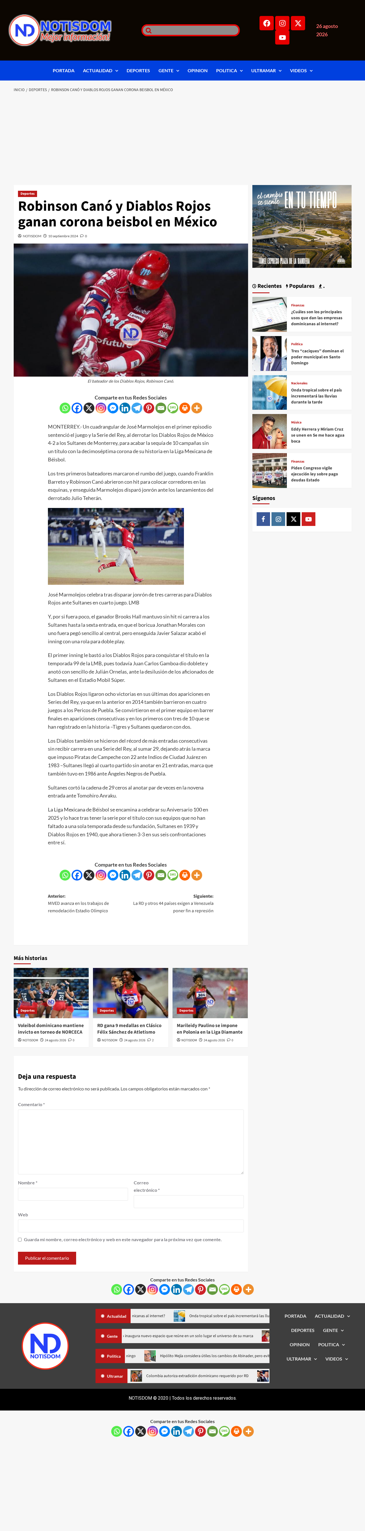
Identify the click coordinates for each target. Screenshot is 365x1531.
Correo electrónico (147, 1186)
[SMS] (172, 408)
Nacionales (299, 383)
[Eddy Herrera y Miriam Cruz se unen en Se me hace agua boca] (269, 430)
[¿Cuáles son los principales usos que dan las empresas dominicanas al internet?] (269, 313)
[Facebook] (266, 23)
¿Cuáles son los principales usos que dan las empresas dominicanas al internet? (316, 318)
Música (296, 422)
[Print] (184, 408)
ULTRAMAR (263, 70)
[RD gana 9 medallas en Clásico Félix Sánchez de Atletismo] (130, 993)
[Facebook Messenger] (113, 408)
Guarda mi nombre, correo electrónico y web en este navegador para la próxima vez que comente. (123, 1239)
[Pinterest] (148, 408)
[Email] (160, 408)
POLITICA (226, 70)
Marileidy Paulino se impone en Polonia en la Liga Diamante (210, 1029)
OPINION (198, 70)
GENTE (166, 70)
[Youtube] (282, 37)
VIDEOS (298, 70)
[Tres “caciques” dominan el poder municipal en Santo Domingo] (269, 352)
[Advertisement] (183, 139)
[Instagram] (282, 23)
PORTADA (63, 70)
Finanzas (297, 305)
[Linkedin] (124, 408)
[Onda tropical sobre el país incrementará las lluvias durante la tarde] (269, 392)
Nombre (27, 1182)
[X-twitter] (298, 23)
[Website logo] (68, 30)
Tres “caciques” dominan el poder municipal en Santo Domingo (317, 357)
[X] (89, 408)
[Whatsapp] (65, 408)
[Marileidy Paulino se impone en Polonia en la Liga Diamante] (210, 993)
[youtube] (308, 519)
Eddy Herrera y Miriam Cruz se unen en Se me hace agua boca (317, 435)
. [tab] (323, 286)
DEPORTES (138, 70)
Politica (297, 344)
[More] (196, 408)
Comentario (31, 1104)
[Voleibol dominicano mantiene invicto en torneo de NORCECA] (51, 993)
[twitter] (293, 519)
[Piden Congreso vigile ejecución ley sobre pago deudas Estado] (269, 470)
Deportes (28, 193)
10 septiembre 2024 (63, 236)
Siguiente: (173, 903)
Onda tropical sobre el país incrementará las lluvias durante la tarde (316, 396)
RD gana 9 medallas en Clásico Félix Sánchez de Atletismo (129, 1029)
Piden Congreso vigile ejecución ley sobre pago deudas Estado (314, 474)
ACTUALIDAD (97, 70)
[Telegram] (136, 408)
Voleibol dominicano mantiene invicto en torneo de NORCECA (51, 1029)
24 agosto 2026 (55, 1040)
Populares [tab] (301, 286)
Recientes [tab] (269, 286)
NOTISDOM (32, 236)
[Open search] (147, 30)
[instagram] (278, 519)
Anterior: (78, 903)
